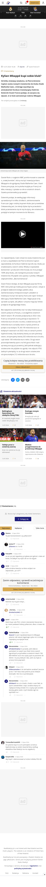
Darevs (8, 533)
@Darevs (12, 546)
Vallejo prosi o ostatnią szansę (9, 446)
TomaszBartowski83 (13, 742)
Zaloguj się (24, 519)
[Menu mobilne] (2, 2)
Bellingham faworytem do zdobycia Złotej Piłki (10, 413)
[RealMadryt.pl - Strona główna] (8, 2)
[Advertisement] (23, 881)
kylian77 (12, 544)
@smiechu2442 (14, 612)
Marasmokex (13, 646)
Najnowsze (6, 528)
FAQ (6, 873)
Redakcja (15, 873)
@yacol (11, 635)
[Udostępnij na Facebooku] (13, 380)
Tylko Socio (40, 528)
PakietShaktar (14, 632)
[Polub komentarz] (8, 539)
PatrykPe (9, 554)
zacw (7, 566)
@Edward (12, 683)
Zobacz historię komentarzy (23, 589)
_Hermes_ (12, 610)
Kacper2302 (10, 757)
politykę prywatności (22, 868)
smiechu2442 (10, 599)
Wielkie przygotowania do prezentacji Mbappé (33, 447)
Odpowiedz (16, 538)
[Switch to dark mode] (21, 2)
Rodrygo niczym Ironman (32, 412)
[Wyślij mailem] (23, 380)
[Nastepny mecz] (45, 12)
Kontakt (35, 873)
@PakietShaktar (15, 649)
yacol (7, 619)
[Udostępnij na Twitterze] (18, 380)
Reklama (25, 873)
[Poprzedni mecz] (1, 12)
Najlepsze (18, 528)
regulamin (34, 866)
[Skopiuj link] (28, 380)
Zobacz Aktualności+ (23, 367)
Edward (11, 667)
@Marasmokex (14, 669)
